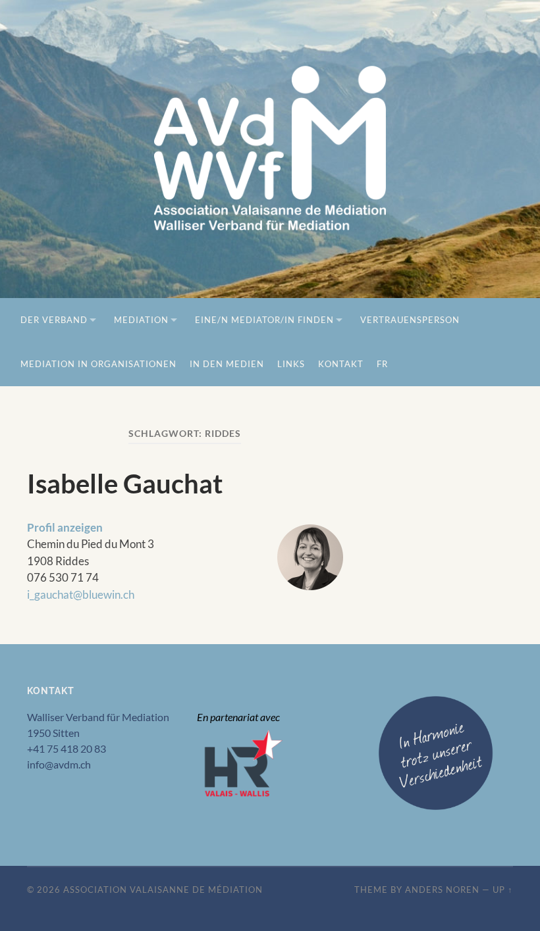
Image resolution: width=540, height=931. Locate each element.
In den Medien (227, 364)
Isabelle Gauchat (125, 483)
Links (291, 364)
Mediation (141, 320)
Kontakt (341, 364)
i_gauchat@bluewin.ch (80, 594)
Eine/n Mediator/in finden (264, 320)
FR (382, 364)
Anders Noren (442, 889)
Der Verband (54, 320)
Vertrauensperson (410, 320)
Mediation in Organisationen (98, 364)
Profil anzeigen (65, 527)
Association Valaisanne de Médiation (163, 889)
